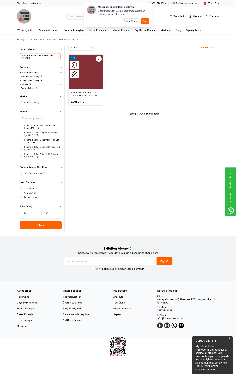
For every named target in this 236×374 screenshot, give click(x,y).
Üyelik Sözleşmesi (72, 302)
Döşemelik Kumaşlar (27, 302)
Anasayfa (118, 296)
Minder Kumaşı (121, 30)
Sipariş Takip (193, 30)
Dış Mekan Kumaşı (145, 30)
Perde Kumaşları (98, 30)
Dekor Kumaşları (25, 314)
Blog (178, 30)
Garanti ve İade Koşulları (76, 314)
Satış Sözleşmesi (72, 308)
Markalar (166, 30)
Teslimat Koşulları (72, 296)
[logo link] (24, 16)
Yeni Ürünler (119, 302)
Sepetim (117, 314)
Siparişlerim (22, 3)
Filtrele (41, 225)
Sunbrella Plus (78, 92)
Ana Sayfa (21, 39)
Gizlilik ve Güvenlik (73, 320)
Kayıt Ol (164, 261)
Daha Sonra (130, 21)
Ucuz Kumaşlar (25, 320)
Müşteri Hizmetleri (122, 308)
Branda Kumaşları (74, 30)
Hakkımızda (23, 296)
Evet (145, 21)
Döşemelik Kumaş (48, 30)
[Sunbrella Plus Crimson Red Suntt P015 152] (86, 72)
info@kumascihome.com (170, 318)
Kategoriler (36, 3)
